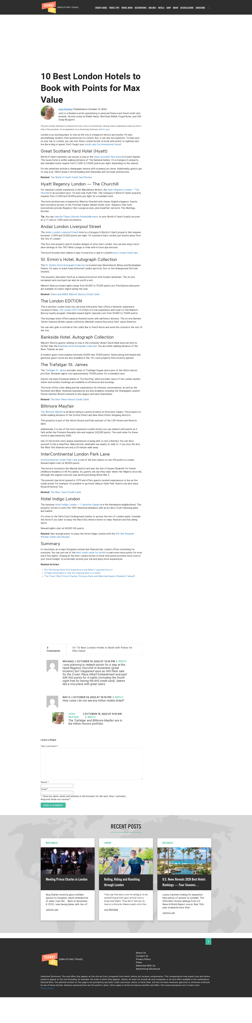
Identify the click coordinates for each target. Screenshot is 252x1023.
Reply (123, 661)
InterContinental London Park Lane (59, 459)
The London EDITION (70, 310)
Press (139, 962)
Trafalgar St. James (56, 370)
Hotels (161, 7)
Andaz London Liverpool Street (62, 232)
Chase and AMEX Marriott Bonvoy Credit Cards (75, 294)
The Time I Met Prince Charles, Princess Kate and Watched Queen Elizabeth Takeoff (89, 576)
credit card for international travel (102, 144)
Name (45, 782)
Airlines (152, 7)
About (175, 7)
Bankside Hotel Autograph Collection (77, 346)
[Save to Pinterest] (3, 515)
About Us (141, 953)
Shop (168, 7)
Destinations (140, 7)
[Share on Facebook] (3, 501)
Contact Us (142, 956)
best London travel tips (125, 252)
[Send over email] (3, 521)
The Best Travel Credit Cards (65, 492)
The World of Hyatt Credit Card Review (71, 177)
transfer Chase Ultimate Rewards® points (76, 216)
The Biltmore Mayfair (52, 412)
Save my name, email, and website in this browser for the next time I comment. (84, 796)
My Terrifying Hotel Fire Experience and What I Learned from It (78, 570)
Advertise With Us (145, 966)
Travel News (127, 7)
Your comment (49, 746)
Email (44, 789)
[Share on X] (3, 508)
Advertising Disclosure (148, 969)
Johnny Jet (52, 910)
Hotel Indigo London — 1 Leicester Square (77, 504)
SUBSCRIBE (200, 7)
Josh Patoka (65, 109)
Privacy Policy (143, 959)
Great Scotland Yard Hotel (108, 156)
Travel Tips (114, 7)
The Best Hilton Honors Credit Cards (69, 399)
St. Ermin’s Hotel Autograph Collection (66, 265)
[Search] (209, 7)
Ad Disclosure (187, 7)
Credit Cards (101, 7)
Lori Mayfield (111, 910)
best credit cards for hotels (91, 552)
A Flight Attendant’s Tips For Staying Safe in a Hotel (72, 573)
